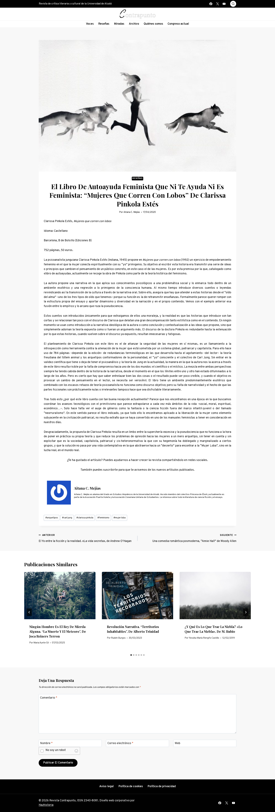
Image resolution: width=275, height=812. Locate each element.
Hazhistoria (46, 805)
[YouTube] (224, 4)
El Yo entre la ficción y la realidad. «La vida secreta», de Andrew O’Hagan (85, 538)
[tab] (131, 655)
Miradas (119, 24)
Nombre (46, 743)
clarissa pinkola (84, 517)
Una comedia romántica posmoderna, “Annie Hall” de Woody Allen (194, 538)
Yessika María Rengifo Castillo (204, 638)
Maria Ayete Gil (41, 642)
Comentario (48, 698)
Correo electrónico (120, 743)
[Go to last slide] (29, 612)
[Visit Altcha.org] (76, 751)
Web (177, 743)
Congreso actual (178, 24)
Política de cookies (130, 786)
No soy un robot (56, 750)
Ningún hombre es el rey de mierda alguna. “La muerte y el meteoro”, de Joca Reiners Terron (57, 631)
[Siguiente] (245, 612)
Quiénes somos (153, 24)
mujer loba (119, 517)
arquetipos (51, 517)
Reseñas (103, 24)
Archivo (134, 24)
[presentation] (59, 595)
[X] (217, 4)
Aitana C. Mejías (131, 212)
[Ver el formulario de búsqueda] (233, 4)
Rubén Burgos (118, 638)
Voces (90, 24)
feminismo (103, 517)
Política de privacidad (162, 786)
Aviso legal (106, 786)
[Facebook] (211, 4)
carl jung (67, 517)
